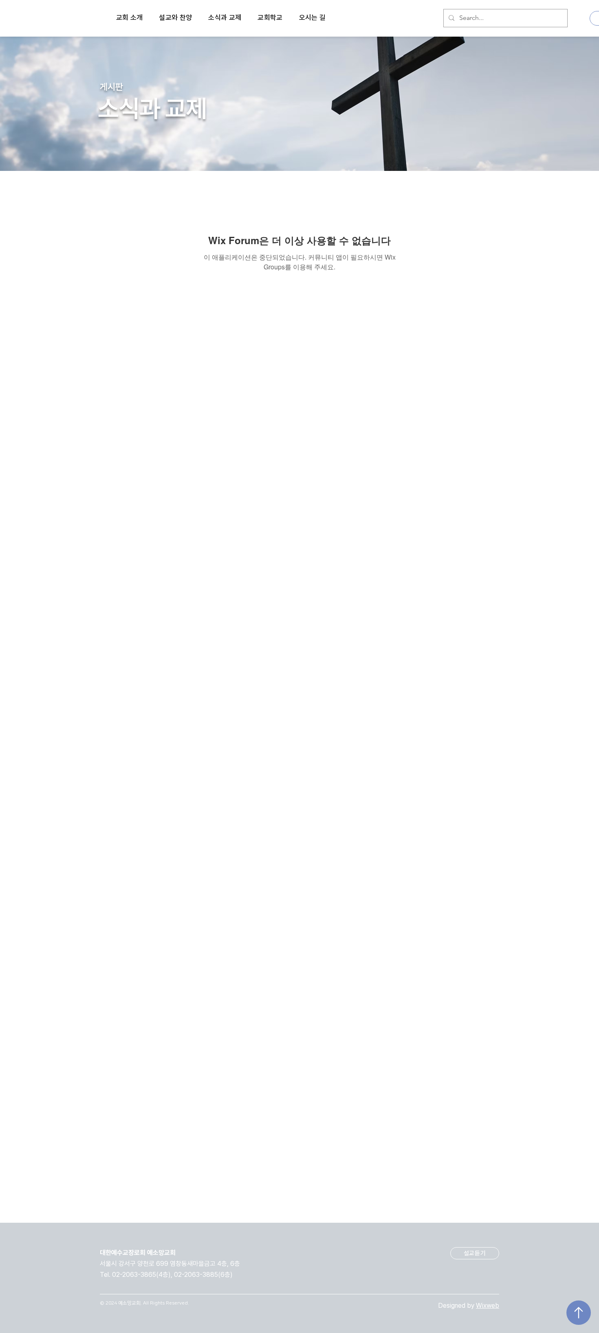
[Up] (578, 1312)
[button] (129, 18)
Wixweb (487, 1305)
